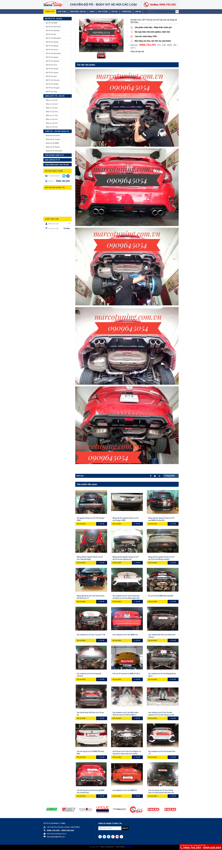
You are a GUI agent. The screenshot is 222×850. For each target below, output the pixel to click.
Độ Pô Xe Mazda (52, 46)
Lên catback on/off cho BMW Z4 (125, 790)
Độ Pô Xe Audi (51, 76)
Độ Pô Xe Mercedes (53, 53)
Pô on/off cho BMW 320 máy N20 (160, 596)
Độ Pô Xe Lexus (52, 49)
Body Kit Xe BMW (52, 143)
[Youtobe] (117, 836)
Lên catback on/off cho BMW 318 (125, 635)
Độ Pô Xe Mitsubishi (53, 38)
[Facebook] (150, 476)
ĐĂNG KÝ (125, 828)
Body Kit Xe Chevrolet (54, 151)
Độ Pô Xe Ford (51, 65)
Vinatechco (129, 847)
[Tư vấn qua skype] (64, 176)
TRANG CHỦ (49, 11)
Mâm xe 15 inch (52, 108)
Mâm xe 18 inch (52, 119)
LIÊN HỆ (138, 11)
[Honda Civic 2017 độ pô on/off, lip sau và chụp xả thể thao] (101, 55)
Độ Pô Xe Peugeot (53, 88)
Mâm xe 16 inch (52, 112)
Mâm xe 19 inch (52, 123)
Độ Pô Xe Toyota (52, 42)
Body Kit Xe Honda (53, 135)
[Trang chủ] (53, 4)
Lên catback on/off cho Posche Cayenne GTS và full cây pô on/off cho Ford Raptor (161, 715)
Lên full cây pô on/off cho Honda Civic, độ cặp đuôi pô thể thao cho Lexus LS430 (161, 792)
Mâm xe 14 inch (52, 104)
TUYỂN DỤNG (126, 11)
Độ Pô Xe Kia (51, 34)
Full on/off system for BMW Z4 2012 (126, 674)
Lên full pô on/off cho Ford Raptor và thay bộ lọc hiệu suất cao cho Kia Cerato (127, 753)
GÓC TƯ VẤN (102, 11)
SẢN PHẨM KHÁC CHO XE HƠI (57, 165)
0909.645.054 (212, 847)
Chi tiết (102, 524)
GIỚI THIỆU (62, 11)
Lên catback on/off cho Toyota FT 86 (91, 635)
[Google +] (159, 476)
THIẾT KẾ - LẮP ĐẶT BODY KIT (57, 131)
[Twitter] (155, 476)
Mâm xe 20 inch (52, 127)
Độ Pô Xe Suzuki (52, 72)
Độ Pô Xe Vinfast (52, 84)
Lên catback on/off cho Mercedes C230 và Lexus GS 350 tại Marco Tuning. (125, 715)
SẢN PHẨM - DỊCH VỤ (78, 11)
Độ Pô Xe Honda (52, 69)
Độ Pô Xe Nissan (52, 57)
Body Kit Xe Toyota (53, 139)
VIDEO (92, 11)
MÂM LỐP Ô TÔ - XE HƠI (54, 96)
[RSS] (121, 836)
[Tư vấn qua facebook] (68, 176)
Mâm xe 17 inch (52, 115)
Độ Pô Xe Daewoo (52, 61)
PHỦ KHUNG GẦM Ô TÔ (54, 155)
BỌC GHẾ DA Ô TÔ (52, 160)
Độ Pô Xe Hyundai (52, 30)
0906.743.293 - (193, 847)
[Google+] (113, 836)
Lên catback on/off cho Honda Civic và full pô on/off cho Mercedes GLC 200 (126, 598)
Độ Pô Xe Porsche (52, 80)
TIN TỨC (114, 11)
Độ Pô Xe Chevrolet (53, 27)
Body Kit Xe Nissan (53, 147)
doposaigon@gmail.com (56, 837)
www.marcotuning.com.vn (56, 834)
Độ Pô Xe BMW (51, 23)
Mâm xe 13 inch (52, 100)
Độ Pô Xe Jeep (51, 91)
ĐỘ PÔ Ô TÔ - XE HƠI (53, 19)
